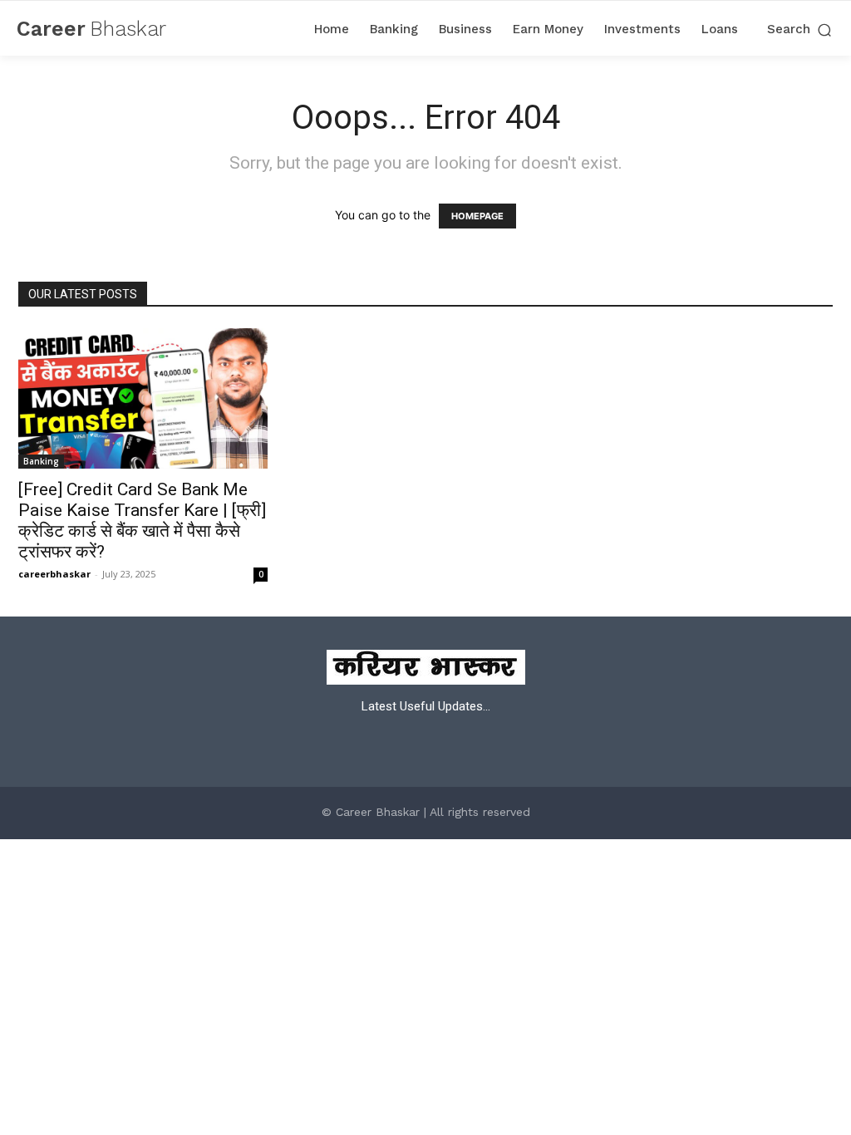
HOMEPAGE (477, 216)
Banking (41, 461)
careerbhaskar (54, 574)
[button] (800, 29)
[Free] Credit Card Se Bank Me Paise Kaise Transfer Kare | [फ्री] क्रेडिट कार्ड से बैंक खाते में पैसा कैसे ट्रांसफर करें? (142, 520)
